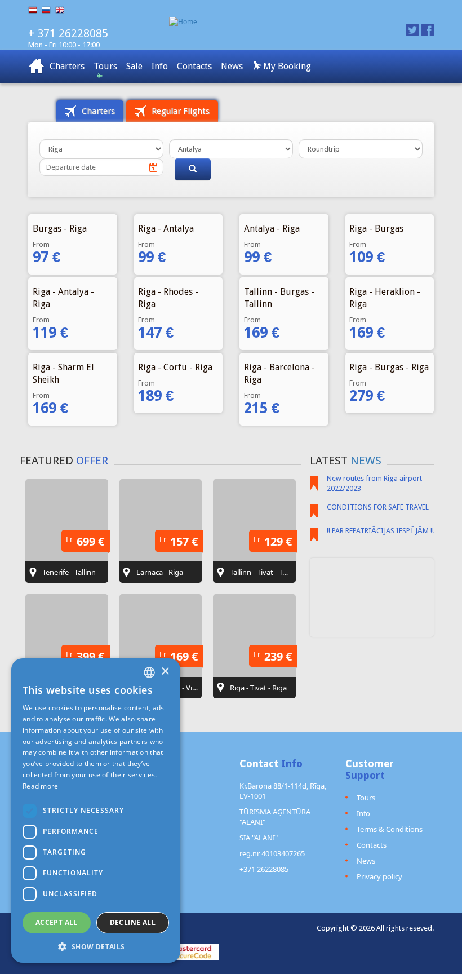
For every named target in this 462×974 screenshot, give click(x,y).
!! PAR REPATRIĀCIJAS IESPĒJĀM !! (380, 530)
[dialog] (95, 810)
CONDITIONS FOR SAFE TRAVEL (378, 507)
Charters (67, 66)
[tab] (89, 111)
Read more (41, 786)
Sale (134, 66)
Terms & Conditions (390, 829)
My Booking (286, 66)
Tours (105, 66)
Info (160, 66)
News (232, 66)
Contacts (194, 66)
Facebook (427, 30)
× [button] (165, 671)
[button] (96, 946)
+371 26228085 (263, 869)
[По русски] (48, 10)
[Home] (266, 21)
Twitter (412, 30)
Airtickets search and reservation (36, 66)
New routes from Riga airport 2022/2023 (374, 483)
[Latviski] (35, 10)
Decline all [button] (133, 922)
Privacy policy (379, 876)
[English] (62, 10)
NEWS (365, 460)
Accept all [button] (56, 922)
